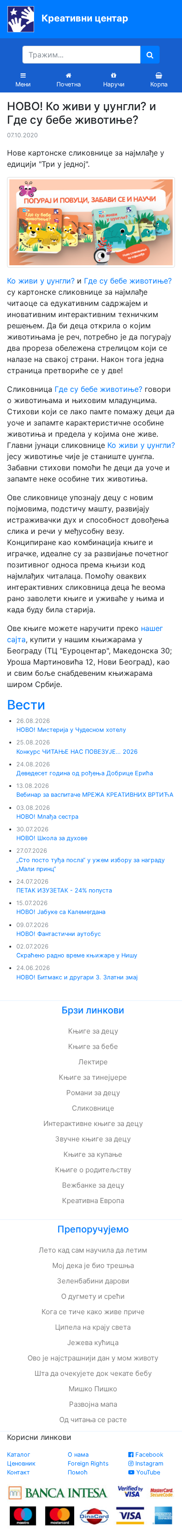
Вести (26, 705)
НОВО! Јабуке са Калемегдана (60, 911)
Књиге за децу (93, 1031)
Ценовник (21, 1463)
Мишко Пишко (93, 1388)
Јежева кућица (93, 1342)
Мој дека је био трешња (93, 1265)
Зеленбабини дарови (93, 1280)
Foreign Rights (88, 1463)
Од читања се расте (93, 1419)
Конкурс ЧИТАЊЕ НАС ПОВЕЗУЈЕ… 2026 (77, 751)
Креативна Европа (93, 1200)
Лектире (93, 1061)
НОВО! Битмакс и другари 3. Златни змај (77, 977)
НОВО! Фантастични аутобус (58, 933)
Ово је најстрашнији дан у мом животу (93, 1357)
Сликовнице (93, 1108)
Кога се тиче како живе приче (93, 1311)
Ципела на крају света (93, 1327)
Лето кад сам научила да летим (93, 1250)
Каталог (18, 1454)
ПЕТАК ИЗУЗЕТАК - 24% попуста (64, 890)
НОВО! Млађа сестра (47, 816)
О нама (78, 1454)
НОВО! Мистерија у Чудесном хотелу (71, 729)
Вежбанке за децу (93, 1185)
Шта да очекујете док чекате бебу (93, 1373)
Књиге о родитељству (93, 1169)
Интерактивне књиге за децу (93, 1123)
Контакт (18, 1472)
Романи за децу (93, 1092)
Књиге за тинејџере (93, 1077)
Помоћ (78, 1472)
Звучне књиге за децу (93, 1138)
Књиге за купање (92, 1154)
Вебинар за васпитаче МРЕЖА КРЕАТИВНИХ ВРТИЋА (95, 794)
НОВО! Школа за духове (51, 838)
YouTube (147, 1472)
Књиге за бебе (93, 1046)
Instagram (148, 1463)
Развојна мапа (93, 1404)
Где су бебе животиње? (128, 280)
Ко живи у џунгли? (41, 280)
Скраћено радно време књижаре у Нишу (76, 955)
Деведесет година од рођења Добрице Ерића (84, 773)
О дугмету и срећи (93, 1296)
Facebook (148, 1454)
